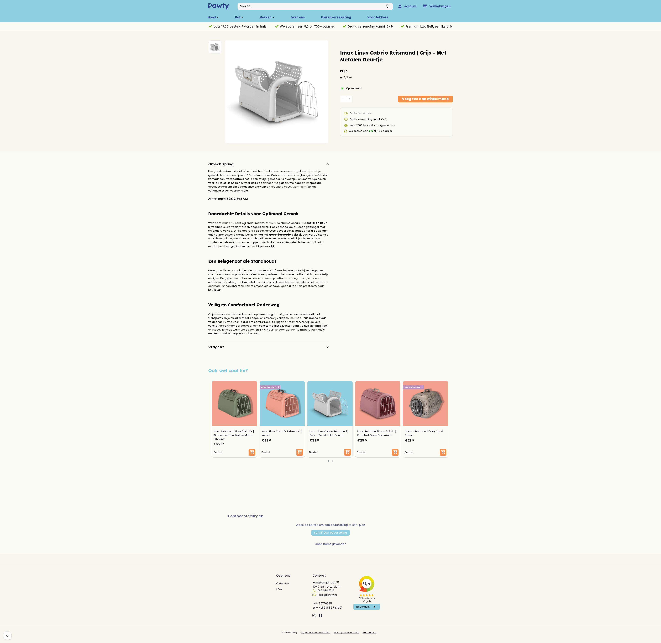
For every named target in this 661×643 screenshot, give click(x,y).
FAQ (279, 589)
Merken (266, 17)
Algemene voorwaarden (315, 632)
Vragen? (216, 347)
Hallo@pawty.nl (327, 595)
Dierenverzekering (336, 17)
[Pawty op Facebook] (320, 615)
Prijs (343, 71)
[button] (328, 461)
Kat (238, 17)
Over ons (298, 17)
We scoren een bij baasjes (370, 131)
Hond (212, 17)
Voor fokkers (378, 17)
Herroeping (369, 632)
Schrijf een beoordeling (330, 533)
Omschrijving (221, 164)
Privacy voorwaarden (346, 632)
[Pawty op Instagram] (314, 615)
